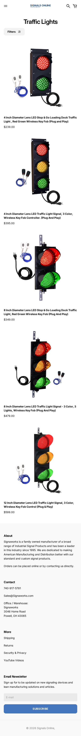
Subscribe (40, 708)
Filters (12, 31)
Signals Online (45, 728)
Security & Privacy (15, 652)
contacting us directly (60, 566)
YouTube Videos (14, 660)
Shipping (9, 637)
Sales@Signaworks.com (18, 595)
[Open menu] (6, 6)
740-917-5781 (12, 588)
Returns (8, 645)
